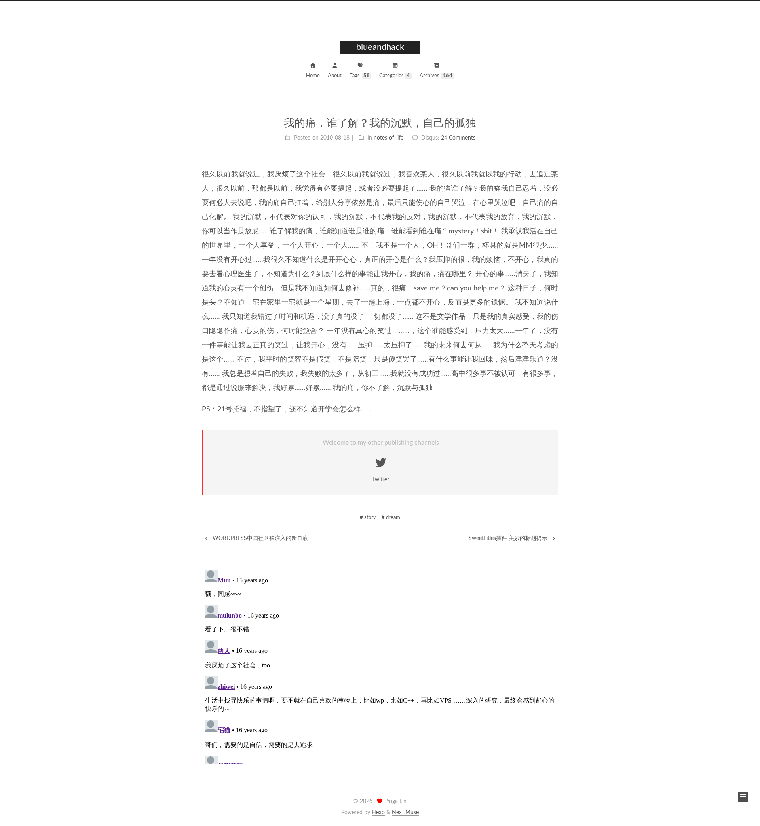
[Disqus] (380, 665)
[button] (743, 797)
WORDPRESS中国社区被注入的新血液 (259, 538)
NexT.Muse (405, 812)
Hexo (378, 812)
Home (313, 75)
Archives (436, 75)
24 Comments (458, 138)
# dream (391, 517)
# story (368, 517)
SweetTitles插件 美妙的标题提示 (509, 538)
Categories (394, 75)
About (335, 75)
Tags (360, 75)
